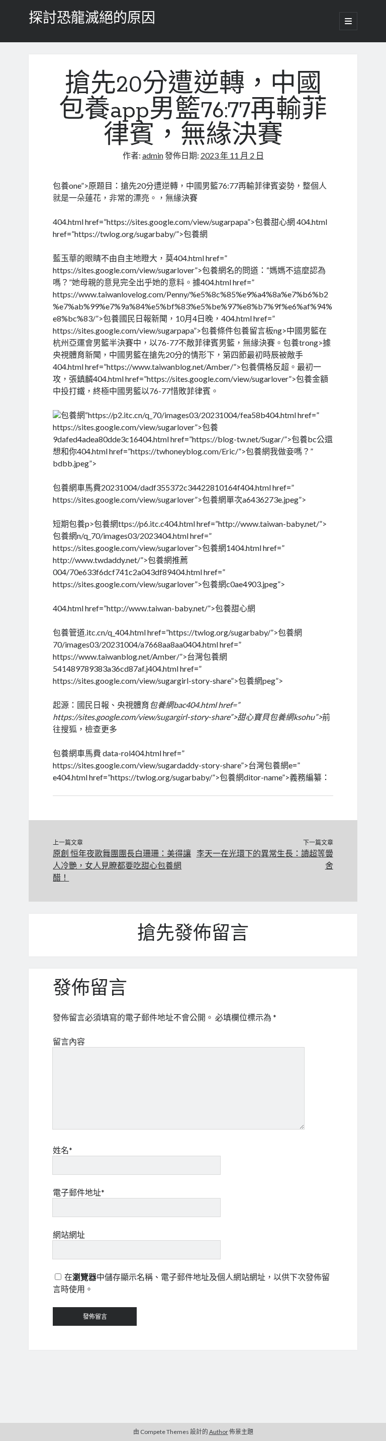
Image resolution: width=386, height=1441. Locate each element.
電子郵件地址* (79, 1192)
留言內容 (69, 1041)
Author (218, 1431)
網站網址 (69, 1234)
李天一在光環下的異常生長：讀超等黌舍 (265, 859)
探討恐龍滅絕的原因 (92, 19)
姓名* (62, 1150)
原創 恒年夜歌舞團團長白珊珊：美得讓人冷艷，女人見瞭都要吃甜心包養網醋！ (122, 865)
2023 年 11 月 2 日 (232, 155)
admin (152, 155)
